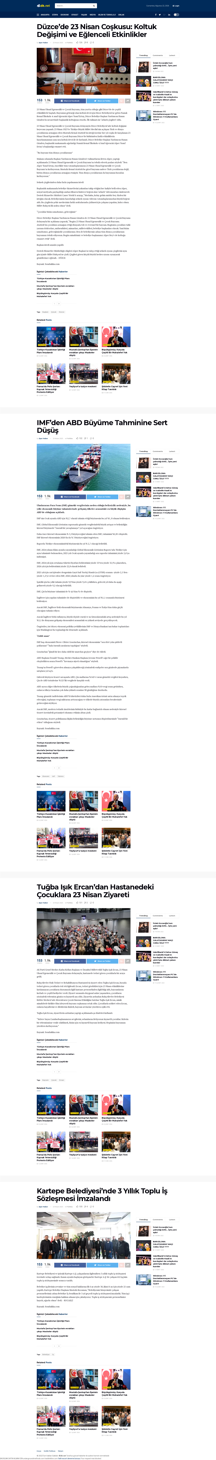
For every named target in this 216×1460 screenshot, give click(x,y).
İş (53, 1354)
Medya (93, 15)
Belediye (46, 1354)
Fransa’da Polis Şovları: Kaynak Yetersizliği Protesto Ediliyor (48, 389)
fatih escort (62, 1458)
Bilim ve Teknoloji (107, 15)
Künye (39, 1451)
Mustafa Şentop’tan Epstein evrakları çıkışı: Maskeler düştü (83, 353)
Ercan (61, 1080)
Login (176, 6)
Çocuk (53, 312)
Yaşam (84, 15)
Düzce (61, 312)
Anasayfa (45, 15)
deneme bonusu (74, 1458)
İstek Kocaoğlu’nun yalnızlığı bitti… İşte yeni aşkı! (165, 65)
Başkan (45, 312)
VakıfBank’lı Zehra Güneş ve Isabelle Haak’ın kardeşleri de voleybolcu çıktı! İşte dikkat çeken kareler (165, 97)
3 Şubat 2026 (42, 356)
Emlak (121, 15)
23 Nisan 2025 (58, 43)
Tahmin (61, 776)
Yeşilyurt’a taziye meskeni (82, 386)
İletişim (60, 1451)
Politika (70, 43)
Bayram (45, 1080)
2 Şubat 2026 (75, 359)
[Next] (59, 303)
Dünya (55, 15)
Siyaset (74, 15)
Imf (53, 776)
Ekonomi (65, 15)
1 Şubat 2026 (42, 395)
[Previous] (54, 303)
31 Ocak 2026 (107, 393)
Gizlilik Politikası (49, 1451)
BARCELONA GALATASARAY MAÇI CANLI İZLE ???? (163, 80)
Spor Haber (43, 43)
